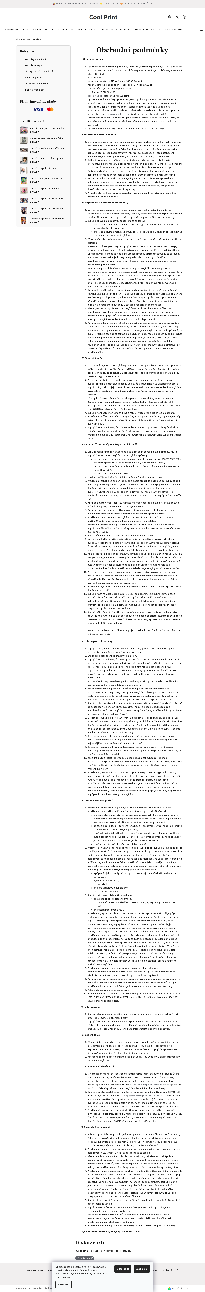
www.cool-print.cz (120, 114)
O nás (155, 1270)
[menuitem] (10, 29)
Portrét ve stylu (34, 65)
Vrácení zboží (170, 1270)
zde (68, 1277)
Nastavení (63, 1284)
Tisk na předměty (34, 89)
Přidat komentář (85, 1258)
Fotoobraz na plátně (36, 83)
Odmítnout (123, 1269)
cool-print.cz (95, 95)
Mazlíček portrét (34, 77)
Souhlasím (141, 1269)
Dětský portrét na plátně (39, 71)
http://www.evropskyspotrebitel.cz (143, 1095)
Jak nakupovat (35, 1270)
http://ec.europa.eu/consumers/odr (150, 1084)
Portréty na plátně (35, 59)
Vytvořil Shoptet (180, 1288)
